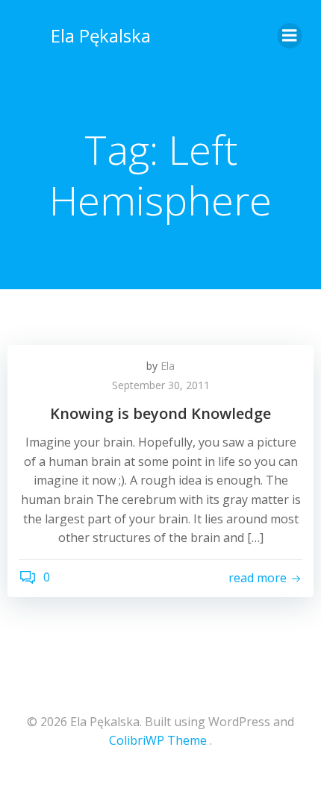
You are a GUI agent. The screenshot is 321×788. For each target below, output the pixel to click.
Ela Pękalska (101, 35)
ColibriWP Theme (158, 740)
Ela (167, 366)
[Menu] (289, 35)
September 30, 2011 (161, 385)
